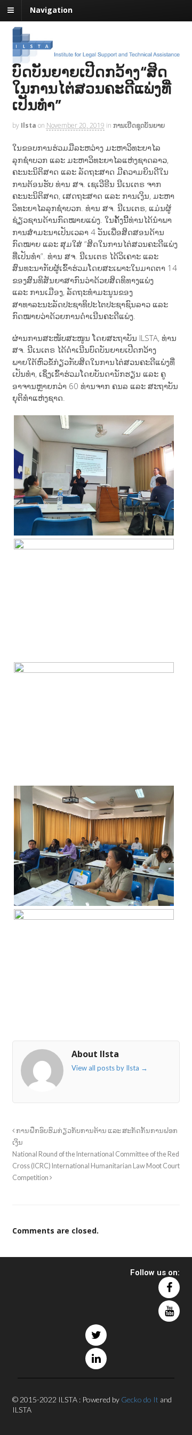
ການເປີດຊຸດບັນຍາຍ (139, 125)
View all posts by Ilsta (109, 1068)
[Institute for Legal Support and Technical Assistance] (96, 58)
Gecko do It (139, 1399)
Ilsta (28, 125)
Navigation (51, 10)
